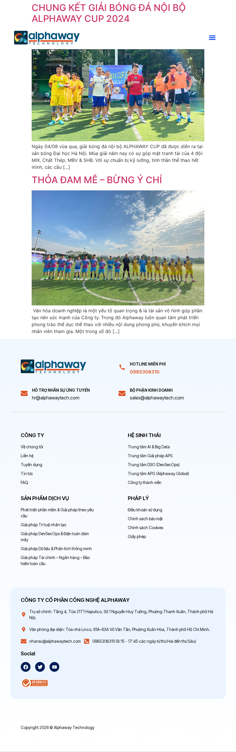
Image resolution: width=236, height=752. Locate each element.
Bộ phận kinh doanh (151, 390)
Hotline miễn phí (148, 363)
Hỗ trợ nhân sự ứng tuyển (61, 390)
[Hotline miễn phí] (122, 367)
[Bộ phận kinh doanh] (122, 393)
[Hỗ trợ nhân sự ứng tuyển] (24, 393)
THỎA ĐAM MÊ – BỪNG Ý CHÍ (97, 179)
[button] (212, 37)
